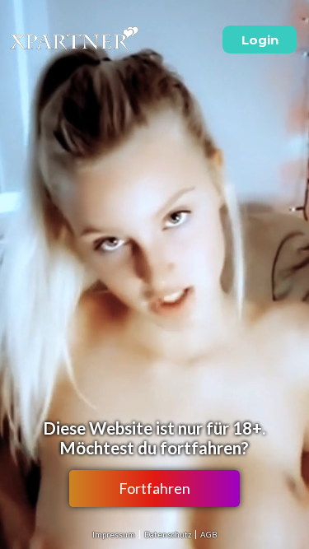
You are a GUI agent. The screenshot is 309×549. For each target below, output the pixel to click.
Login (260, 40)
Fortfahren (154, 488)
